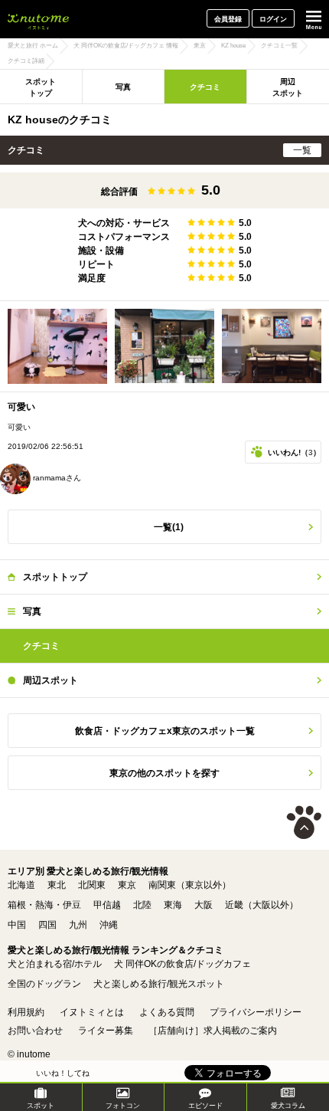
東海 (173, 905)
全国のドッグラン (44, 983)
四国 (47, 924)
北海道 (21, 885)
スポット (40, 1105)
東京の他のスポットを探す (164, 773)
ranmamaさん (56, 478)
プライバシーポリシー (255, 1012)
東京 (127, 885)
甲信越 (107, 905)
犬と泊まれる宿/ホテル (55, 964)
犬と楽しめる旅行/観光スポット (158, 983)
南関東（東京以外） (189, 885)
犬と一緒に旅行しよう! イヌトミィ (38, 19)
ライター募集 (105, 1030)
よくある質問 (166, 1012)
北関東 (92, 885)
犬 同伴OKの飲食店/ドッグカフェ (182, 964)
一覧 (302, 150)
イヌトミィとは (92, 1012)
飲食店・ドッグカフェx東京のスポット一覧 (165, 731)
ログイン (273, 19)
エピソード (205, 1105)
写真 (123, 87)
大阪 (203, 905)
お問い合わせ (35, 1030)
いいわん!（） (294, 452)
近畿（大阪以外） (261, 905)
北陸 (142, 905)
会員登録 (228, 19)
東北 (56, 885)
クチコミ (205, 87)
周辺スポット (50, 680)
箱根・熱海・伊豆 (44, 905)
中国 (17, 924)
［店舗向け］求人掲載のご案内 (212, 1030)
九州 (78, 924)
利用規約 (26, 1012)
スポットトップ (40, 87)
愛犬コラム (288, 1105)
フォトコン (123, 1105)
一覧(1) (169, 527)
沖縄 (108, 924)
